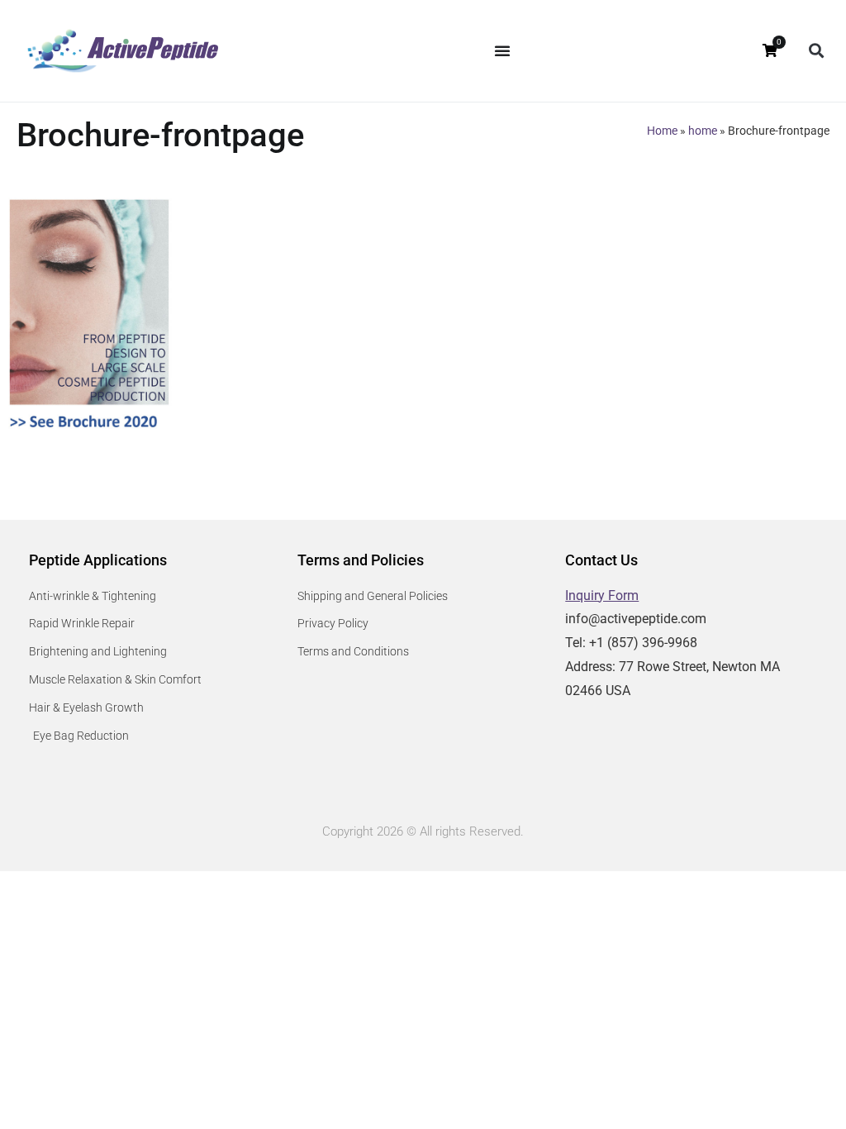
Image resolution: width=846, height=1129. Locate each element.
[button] (815, 50)
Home (662, 130)
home (702, 130)
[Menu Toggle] (502, 50)
